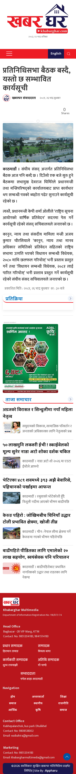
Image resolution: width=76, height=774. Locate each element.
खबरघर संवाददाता (24, 97)
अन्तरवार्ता (38, 697)
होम (13, 697)
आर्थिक (12, 710)
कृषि (38, 710)
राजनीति (63, 703)
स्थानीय (38, 703)
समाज (12, 703)
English (56, 53)
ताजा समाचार (19, 399)
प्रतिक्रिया (14, 298)
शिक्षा (63, 697)
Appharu (51, 770)
